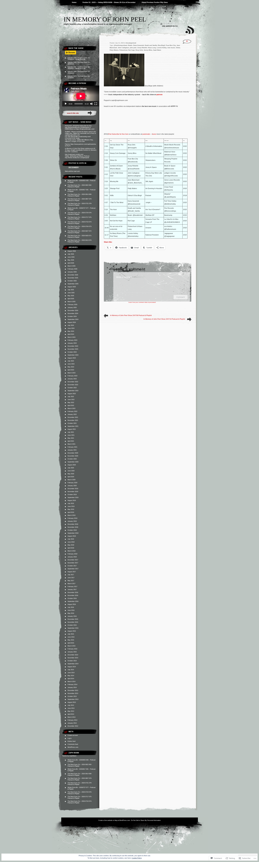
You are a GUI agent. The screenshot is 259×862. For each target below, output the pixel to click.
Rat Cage (131, 50)
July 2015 (71, 634)
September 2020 (73, 462)
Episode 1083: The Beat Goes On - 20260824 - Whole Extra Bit (79, 58)
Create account (73, 735)
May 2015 (71, 640)
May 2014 (71, 675)
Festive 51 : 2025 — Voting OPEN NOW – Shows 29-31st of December (109, 2)
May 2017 (71, 580)
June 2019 (71, 506)
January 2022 (72, 414)
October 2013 (72, 696)
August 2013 (72, 702)
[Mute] (91, 103)
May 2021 (71, 438)
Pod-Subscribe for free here (118, 134)
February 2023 (72, 376)
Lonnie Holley (162, 47)
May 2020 (71, 474)
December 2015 (73, 619)
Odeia (178, 47)
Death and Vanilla (151, 45)
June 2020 (71, 471)
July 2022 (71, 396)
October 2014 (72, 661)
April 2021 (71, 441)
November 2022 (73, 384)
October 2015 (72, 625)
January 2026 (72, 272)
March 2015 (71, 646)
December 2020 (73, 453)
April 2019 (71, 512)
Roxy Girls (139, 50)
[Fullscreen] (95, 103)
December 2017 (73, 560)
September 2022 (73, 390)
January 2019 (72, 521)
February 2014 (72, 684)
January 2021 (72, 450)
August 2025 (72, 287)
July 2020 (71, 468)
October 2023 (72, 352)
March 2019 (71, 515)
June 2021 (71, 435)
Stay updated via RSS (170, 26)
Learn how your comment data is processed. (142, 302)
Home (74, 2)
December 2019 (73, 488)
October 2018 (72, 530)
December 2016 (73, 592)
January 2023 (72, 379)
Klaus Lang (152, 47)
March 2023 (71, 373)
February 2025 (72, 304)
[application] (80, 96)
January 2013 (72, 723)
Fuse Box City (171, 45)
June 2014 (71, 672)
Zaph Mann (74, 753)
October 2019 (72, 494)
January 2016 (72, 616)
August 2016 (72, 604)
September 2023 (73, 355)
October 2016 (72, 598)
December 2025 (73, 275)
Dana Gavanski (138, 45)
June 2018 (71, 542)
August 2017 (72, 571)
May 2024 (71, 331)
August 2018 (72, 536)
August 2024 (72, 322)
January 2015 (72, 652)
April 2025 (71, 298)
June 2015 (71, 637)
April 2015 (71, 643)
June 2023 (71, 364)
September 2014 (73, 663)
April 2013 (71, 714)
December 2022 (73, 381)
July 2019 (71, 503)
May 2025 (71, 295)
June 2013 (71, 708)
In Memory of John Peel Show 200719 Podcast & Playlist (164, 319)
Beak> (130, 45)
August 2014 (72, 666)
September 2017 (73, 568)
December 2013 (73, 690)
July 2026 (71, 254)
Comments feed (73, 744)
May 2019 (71, 509)
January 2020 (72, 485)
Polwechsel (123, 50)
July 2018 (71, 539)
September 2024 (73, 319)
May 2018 (71, 545)
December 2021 (73, 417)
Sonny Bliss (148, 50)
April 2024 (71, 334)
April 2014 (71, 678)
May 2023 (71, 367)
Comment (180, 297)
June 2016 (71, 610)
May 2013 (71, 711)
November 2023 (73, 349)
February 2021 (72, 447)
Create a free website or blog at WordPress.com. (114, 820)
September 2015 (73, 628)
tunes (154, 134)
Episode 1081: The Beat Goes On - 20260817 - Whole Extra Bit (79, 67)
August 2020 (72, 465)
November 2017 (73, 563)
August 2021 (72, 429)
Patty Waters (114, 50)
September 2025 (73, 284)
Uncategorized (131, 43)
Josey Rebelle (142, 47)
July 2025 (71, 289)
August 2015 (72, 631)
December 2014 (73, 655)
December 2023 (73, 346)
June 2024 (71, 328)
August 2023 (72, 358)
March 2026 (71, 266)
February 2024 (72, 340)
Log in (69, 738)
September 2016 (73, 601)
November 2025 (73, 278)
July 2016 (71, 607)
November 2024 (73, 313)
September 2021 (73, 426)
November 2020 (73, 456)
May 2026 (71, 260)
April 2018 (71, 548)
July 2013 (71, 705)
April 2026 (71, 263)
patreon (159, 95)
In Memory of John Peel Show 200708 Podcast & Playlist (131, 315)
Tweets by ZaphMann (69, 756)
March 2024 (71, 337)
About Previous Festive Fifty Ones (155, 2)
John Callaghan (123, 47)
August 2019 (72, 500)
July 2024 (71, 325)
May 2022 (71, 402)
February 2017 (72, 586)
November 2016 (73, 595)
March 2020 (71, 479)
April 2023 (71, 370)
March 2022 (71, 408)
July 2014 (71, 669)
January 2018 (72, 557)
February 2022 (72, 411)
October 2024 (72, 316)
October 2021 (72, 423)
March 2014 (71, 681)
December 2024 (73, 310)
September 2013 (73, 699)
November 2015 (73, 622)
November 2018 (73, 527)
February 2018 (72, 554)
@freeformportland (120, 45)
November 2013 (73, 693)
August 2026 (72, 251)
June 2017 (71, 577)
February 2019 (72, 518)
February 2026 (72, 269)
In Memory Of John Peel (105, 19)
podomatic (146, 134)
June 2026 (71, 257)
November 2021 (73, 420)
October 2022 (72, 387)
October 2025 (72, 281)
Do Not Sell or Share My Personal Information (146, 820)
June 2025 (71, 292)
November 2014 (73, 658)
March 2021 (71, 444)
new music (171, 47)
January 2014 (72, 687)
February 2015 (72, 649)
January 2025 (72, 307)
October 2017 (72, 566)
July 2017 (71, 574)
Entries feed (71, 741)
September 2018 (73, 533)
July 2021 (71, 432)
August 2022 (72, 393)
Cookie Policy (137, 858)
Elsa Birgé (161, 45)
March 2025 (71, 301)
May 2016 (71, 613)
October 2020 (72, 459)
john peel (133, 47)
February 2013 (72, 720)
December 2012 (73, 726)
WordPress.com (73, 747)
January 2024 (72, 343)
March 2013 (71, 717)
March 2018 (71, 551)
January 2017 (72, 589)
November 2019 (73, 491)
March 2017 (71, 583)
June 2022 (71, 399)
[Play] (65, 103)
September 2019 (73, 497)
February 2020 (72, 482)
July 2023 (71, 361)
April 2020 (71, 476)
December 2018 (73, 524)
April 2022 (71, 405)
